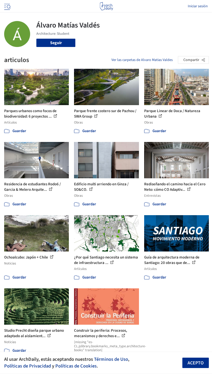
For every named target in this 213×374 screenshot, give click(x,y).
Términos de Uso (111, 359)
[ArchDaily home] (106, 6)
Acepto (196, 363)
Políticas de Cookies (76, 366)
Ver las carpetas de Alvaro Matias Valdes (142, 60)
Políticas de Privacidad (27, 366)
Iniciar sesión (198, 6)
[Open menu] (6, 6)
